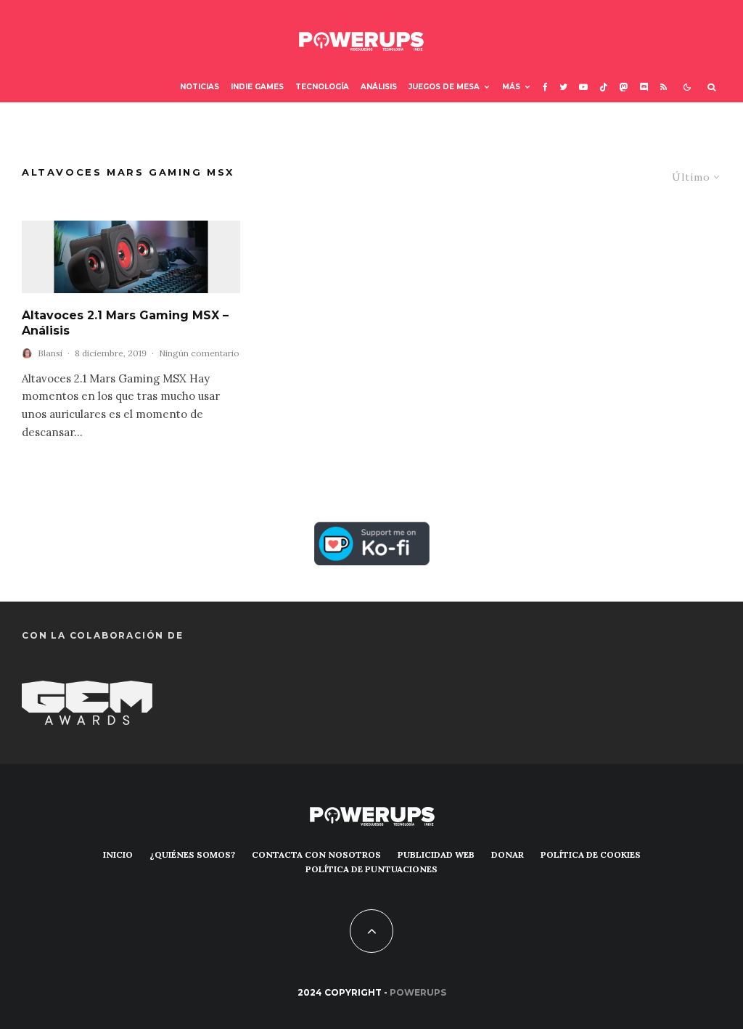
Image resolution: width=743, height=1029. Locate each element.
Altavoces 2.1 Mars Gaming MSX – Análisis (125, 322)
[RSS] (663, 87)
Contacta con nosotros (316, 854)
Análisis (379, 86)
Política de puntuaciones (371, 869)
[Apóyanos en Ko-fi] (372, 532)
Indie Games (257, 86)
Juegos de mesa (444, 86)
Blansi (50, 353)
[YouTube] (583, 87)
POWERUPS (418, 992)
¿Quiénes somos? (192, 854)
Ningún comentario (199, 353)
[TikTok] (604, 87)
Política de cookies (591, 854)
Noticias (199, 86)
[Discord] (644, 87)
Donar (507, 854)
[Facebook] (545, 87)
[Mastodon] (624, 87)
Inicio (118, 854)
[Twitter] (563, 87)
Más (511, 86)
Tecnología (322, 86)
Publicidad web (436, 854)
